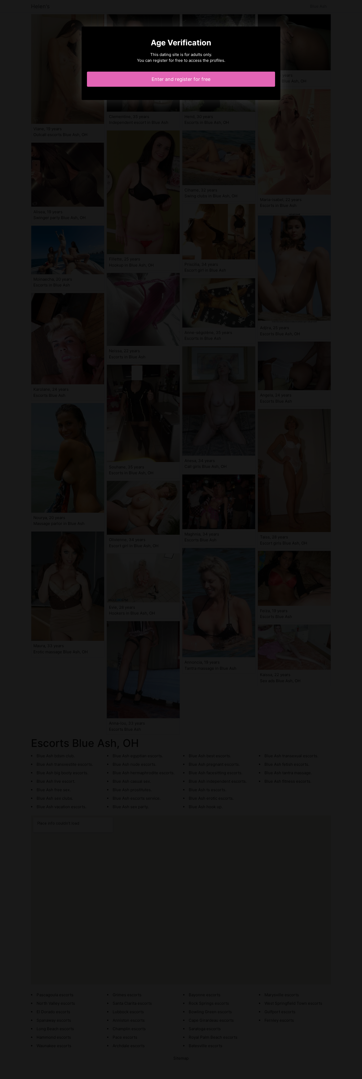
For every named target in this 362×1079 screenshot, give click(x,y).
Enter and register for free (181, 79)
